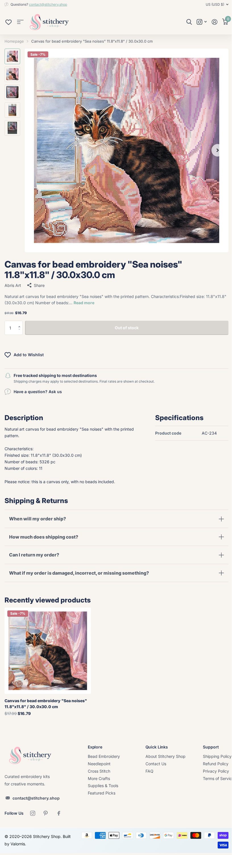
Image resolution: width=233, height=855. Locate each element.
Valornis (27, 843)
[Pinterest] (45, 813)
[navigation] (12, 56)
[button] (21, 323)
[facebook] (58, 813)
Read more (84, 302)
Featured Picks (101, 793)
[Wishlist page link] (8, 23)
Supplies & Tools (103, 785)
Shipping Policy (217, 756)
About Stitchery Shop (165, 756)
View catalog (20, 22)
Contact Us (155, 763)
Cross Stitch (99, 771)
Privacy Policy (216, 771)
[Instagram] (32, 813)
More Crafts (99, 778)
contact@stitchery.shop (48, 4)
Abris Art (13, 285)
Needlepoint (99, 763)
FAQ (149, 771)
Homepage (14, 41)
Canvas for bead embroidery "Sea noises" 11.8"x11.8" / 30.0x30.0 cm (46, 703)
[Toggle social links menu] (201, 22)
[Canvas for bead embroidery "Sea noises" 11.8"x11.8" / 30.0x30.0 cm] (48, 651)
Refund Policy (215, 763)
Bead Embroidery (104, 756)
